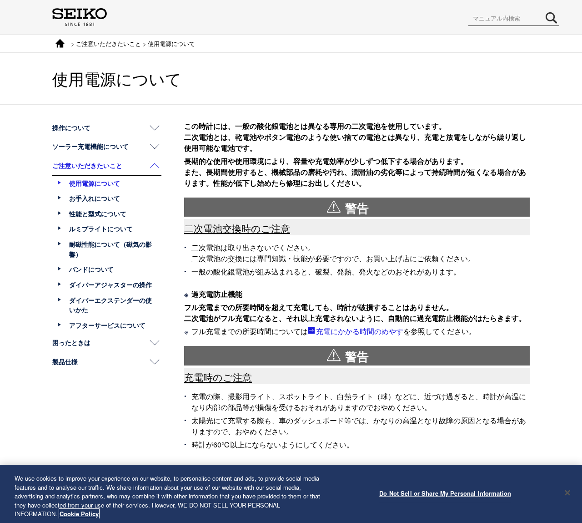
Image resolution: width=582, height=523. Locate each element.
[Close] (567, 493)
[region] (291, 494)
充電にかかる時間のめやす (359, 331)
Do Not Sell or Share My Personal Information (445, 493)
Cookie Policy (79, 513)
